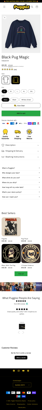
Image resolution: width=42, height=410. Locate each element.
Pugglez (13, 401)
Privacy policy (31, 401)
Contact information (32, 404)
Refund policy (22, 407)
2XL (31, 91)
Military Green (26, 100)
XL (24, 91)
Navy (5, 100)
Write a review (21, 357)
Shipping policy (21, 404)
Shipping (10, 66)
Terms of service (10, 404)
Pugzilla (4, 239)
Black (14, 100)
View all (21, 274)
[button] (4, 6)
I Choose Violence (27, 265)
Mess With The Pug (8, 265)
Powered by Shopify (21, 401)
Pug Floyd (24, 239)
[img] (21, 301)
